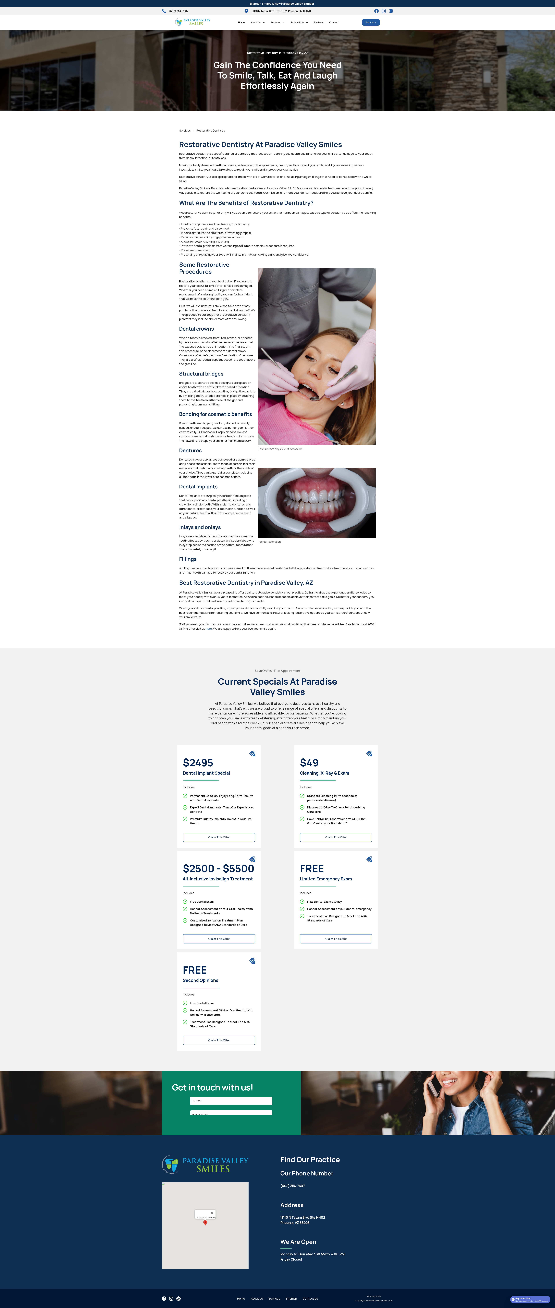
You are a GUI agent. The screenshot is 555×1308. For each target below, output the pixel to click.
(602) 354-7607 (292, 1185)
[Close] (212, 1213)
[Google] (391, 11)
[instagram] (384, 11)
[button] (258, 22)
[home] (192, 22)
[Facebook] (376, 11)
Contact (334, 22)
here (209, 629)
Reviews (318, 22)
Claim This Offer (219, 837)
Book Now (371, 22)
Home (241, 22)
